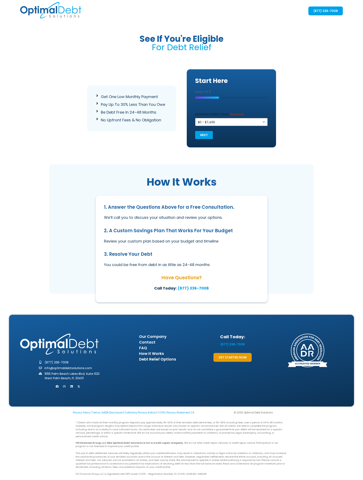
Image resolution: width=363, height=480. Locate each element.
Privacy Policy (81, 412)
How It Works (151, 353)
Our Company (153, 336)
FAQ (143, 347)
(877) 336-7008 (193, 288)
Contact (147, 342)
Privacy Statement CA (180, 412)
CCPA (161, 412)
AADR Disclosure (112, 412)
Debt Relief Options (157, 359)
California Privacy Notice (140, 412)
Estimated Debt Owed (219, 114)
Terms (96, 412)
